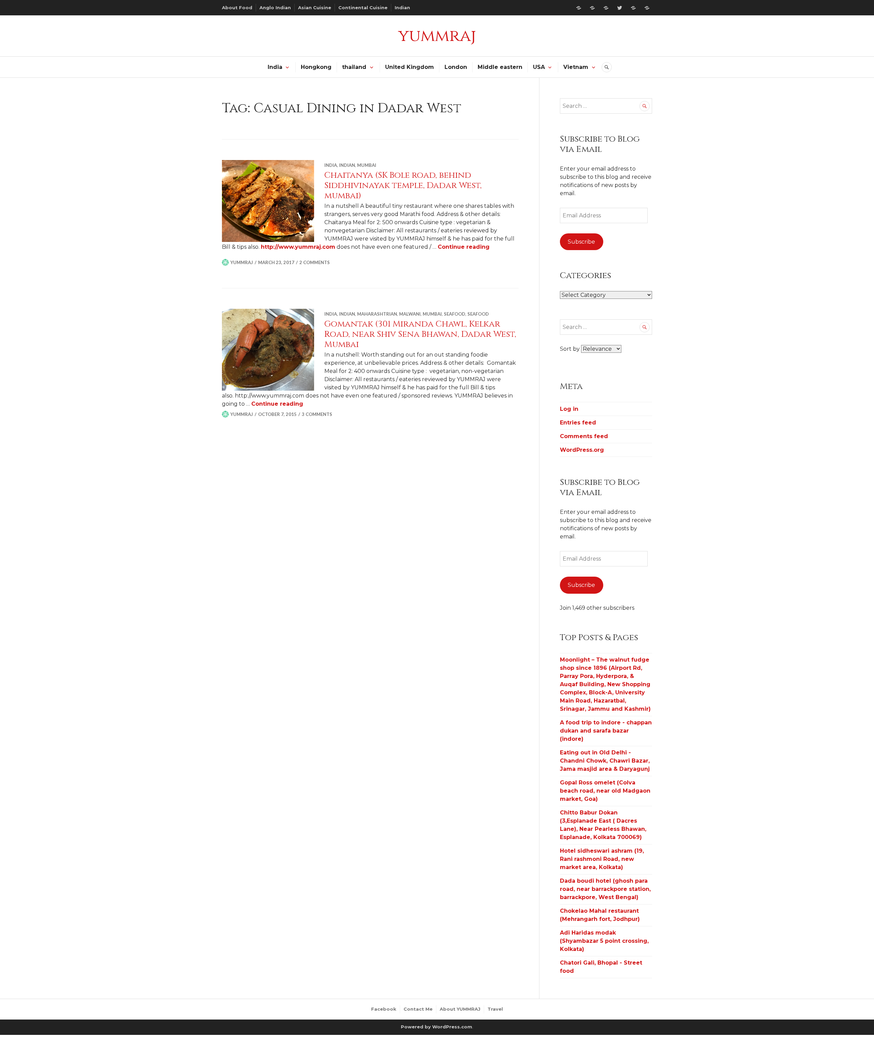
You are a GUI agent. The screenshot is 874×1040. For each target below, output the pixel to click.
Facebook (383, 1009)
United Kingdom (409, 67)
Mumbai (366, 165)
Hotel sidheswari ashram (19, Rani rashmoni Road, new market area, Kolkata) (602, 859)
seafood (478, 314)
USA (539, 67)
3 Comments (317, 414)
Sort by (570, 349)
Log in (569, 409)
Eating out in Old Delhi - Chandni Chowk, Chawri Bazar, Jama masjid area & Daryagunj (605, 760)
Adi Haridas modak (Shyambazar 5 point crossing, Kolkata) (604, 940)
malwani (410, 314)
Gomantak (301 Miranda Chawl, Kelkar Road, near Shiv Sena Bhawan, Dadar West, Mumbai (420, 334)
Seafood (454, 314)
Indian (402, 7)
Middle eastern (500, 67)
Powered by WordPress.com (436, 1026)
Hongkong (316, 67)
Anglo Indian (275, 7)
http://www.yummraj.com (298, 247)
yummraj (437, 36)
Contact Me (418, 1009)
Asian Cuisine (314, 7)
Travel (495, 1009)
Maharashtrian (377, 314)
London (456, 67)
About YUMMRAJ (460, 1009)
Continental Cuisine (362, 7)
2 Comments (314, 262)
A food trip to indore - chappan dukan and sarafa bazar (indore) (606, 730)
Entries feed (578, 422)
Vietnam (575, 67)
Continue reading (464, 247)
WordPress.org (582, 450)
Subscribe (581, 242)
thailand (354, 67)
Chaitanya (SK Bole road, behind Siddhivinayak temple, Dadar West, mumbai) (403, 185)
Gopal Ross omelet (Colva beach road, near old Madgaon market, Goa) (605, 790)
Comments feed (584, 436)
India (275, 67)
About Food (237, 7)
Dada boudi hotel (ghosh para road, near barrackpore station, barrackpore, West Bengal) (605, 889)
